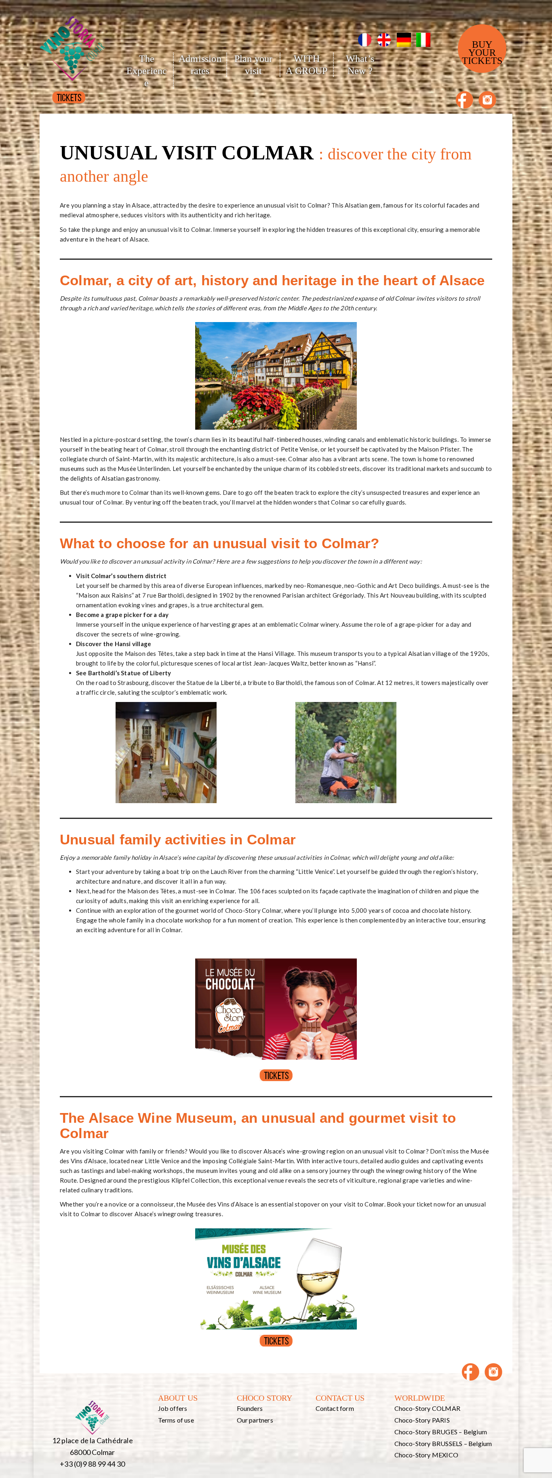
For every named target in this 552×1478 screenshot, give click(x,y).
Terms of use (176, 1420)
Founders (250, 1408)
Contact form (335, 1408)
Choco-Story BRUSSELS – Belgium (443, 1443)
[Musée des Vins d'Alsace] (72, 42)
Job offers (173, 1408)
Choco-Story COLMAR (427, 1408)
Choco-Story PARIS (422, 1420)
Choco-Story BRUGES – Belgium (440, 1432)
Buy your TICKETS (482, 52)
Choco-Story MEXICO (426, 1455)
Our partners (255, 1420)
